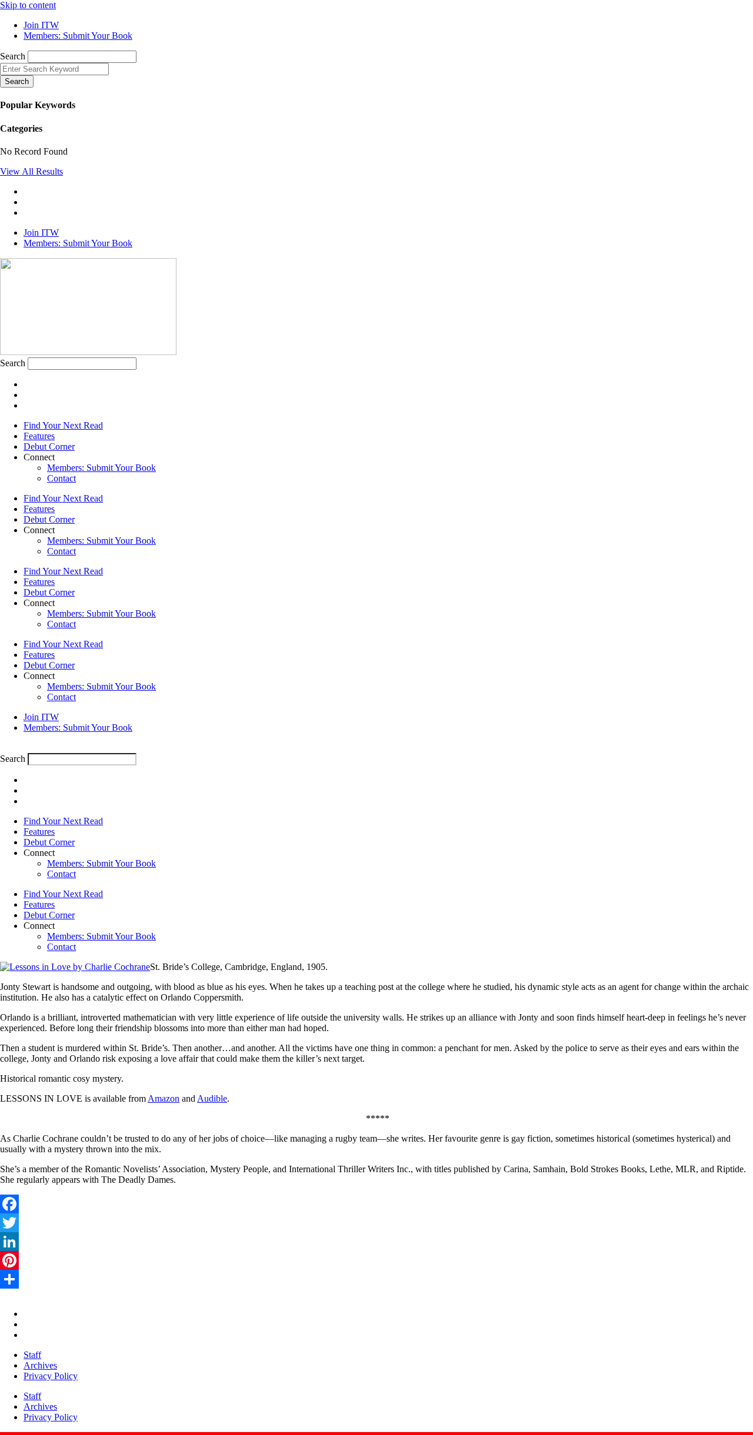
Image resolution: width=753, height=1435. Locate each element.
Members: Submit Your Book (101, 468)
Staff (32, 1355)
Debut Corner (49, 446)
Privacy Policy (51, 1376)
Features (39, 436)
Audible (212, 1098)
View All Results (31, 171)
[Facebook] (376, 1204)
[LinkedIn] (376, 1241)
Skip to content (28, 5)
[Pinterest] (376, 1260)
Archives (40, 1365)
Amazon (163, 1098)
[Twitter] (376, 1222)
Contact (61, 478)
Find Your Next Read (63, 425)
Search (12, 56)
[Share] (376, 1279)
